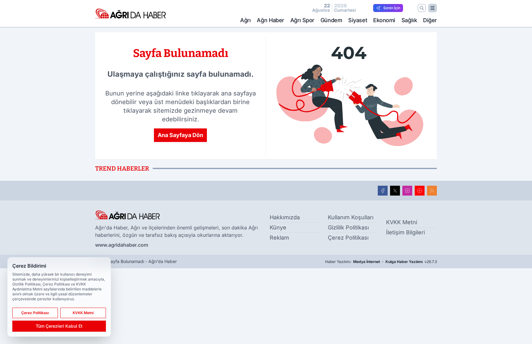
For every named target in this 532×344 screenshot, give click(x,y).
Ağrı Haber (270, 20)
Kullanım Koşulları (350, 217)
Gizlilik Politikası (348, 227)
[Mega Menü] (432, 8)
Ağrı (245, 20)
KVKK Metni (401, 222)
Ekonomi (384, 20)
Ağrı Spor (302, 20)
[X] (395, 191)
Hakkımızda (285, 217)
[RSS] (432, 191)
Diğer (430, 20)
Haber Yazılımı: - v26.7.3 (381, 261)
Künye (278, 227)
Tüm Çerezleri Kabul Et (59, 326)
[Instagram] (407, 191)
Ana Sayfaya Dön (180, 135)
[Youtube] (420, 191)
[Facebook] (383, 191)
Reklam (279, 237)
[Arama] (422, 8)
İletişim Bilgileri (405, 232)
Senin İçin (391, 8)
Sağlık (409, 20)
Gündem (331, 20)
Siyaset (357, 20)
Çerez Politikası (348, 237)
